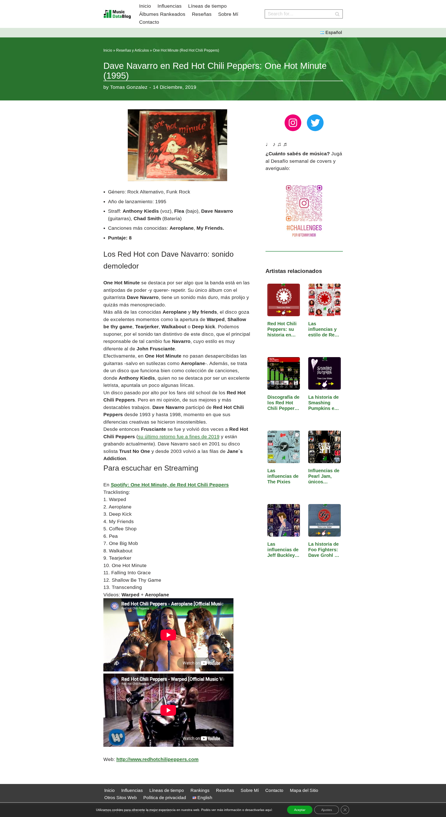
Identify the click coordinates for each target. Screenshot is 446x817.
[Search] (337, 14)
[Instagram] (293, 122)
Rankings (200, 790)
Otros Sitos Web (120, 797)
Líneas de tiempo (207, 6)
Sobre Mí (228, 14)
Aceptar (299, 810)
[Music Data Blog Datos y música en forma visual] (117, 14)
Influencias (169, 6)
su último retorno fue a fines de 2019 (179, 436)
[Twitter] (315, 122)
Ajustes (326, 810)
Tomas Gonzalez (129, 87)
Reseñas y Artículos (132, 50)
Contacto (149, 22)
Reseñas (202, 14)
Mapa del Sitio (304, 790)
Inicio (145, 6)
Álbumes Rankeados (162, 14)
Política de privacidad (164, 797)
